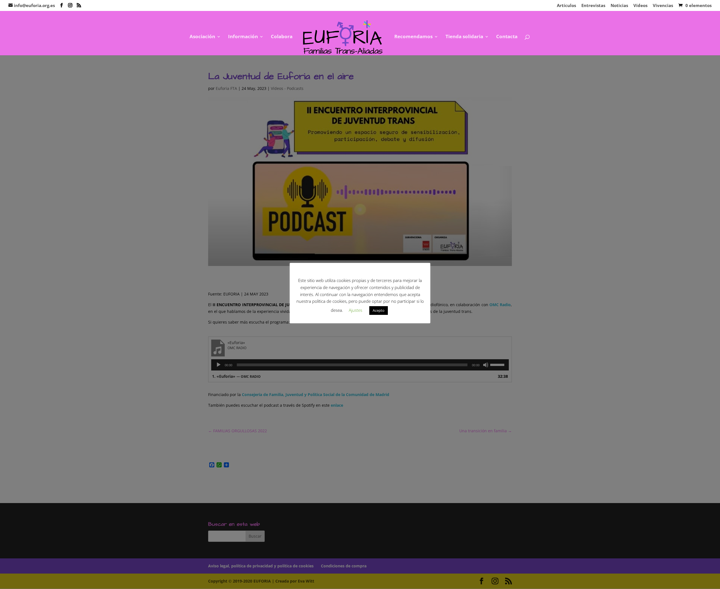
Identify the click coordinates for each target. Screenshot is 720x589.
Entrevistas (593, 5)
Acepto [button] (378, 310)
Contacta (507, 37)
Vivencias (663, 5)
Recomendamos (413, 37)
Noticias (619, 5)
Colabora (281, 37)
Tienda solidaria (464, 37)
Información (243, 37)
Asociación (202, 37)
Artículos (566, 5)
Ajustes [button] (355, 310)
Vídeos (640, 5)
